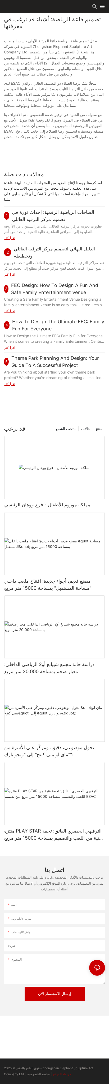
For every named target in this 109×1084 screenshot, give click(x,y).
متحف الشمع (66, 428)
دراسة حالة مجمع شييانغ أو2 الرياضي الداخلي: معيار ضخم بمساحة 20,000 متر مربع (49, 668)
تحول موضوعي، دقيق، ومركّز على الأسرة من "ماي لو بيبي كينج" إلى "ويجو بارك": (49, 751)
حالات (85, 428)
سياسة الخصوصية (39, 1074)
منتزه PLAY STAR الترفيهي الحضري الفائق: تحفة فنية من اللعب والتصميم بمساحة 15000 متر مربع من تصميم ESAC (53, 834)
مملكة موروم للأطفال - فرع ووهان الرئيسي (47, 504)
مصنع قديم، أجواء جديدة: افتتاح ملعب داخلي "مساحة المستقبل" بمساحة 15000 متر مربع (47, 584)
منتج (99, 428)
